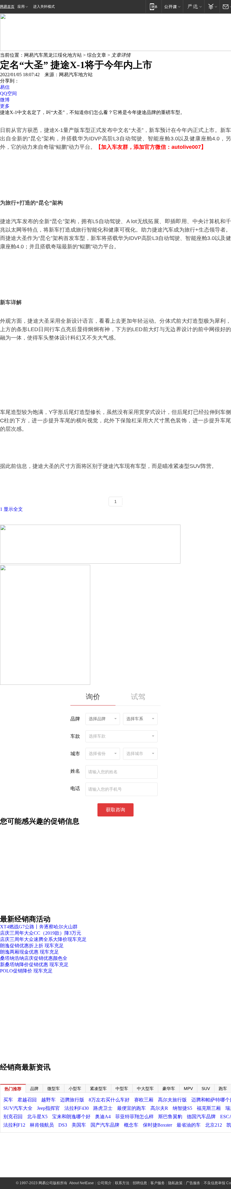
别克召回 (13, 1116)
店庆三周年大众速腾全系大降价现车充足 (43, 939)
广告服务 (193, 1183)
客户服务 (157, 1183)
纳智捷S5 (182, 1108)
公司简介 (104, 1183)
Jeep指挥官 (48, 1108)
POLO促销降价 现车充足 (26, 970)
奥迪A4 (103, 1116)
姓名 (75, 771)
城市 (75, 753)
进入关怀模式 (44, 6)
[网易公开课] (172, 6)
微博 (5, 99)
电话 (75, 788)
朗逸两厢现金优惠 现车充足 (29, 951)
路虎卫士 (102, 1108)
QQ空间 (8, 93)
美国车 (79, 1125)
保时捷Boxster (157, 1125)
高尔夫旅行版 (172, 1099)
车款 (75, 736)
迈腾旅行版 (72, 1099)
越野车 (48, 1099)
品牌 (75, 718)
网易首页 (7, 6)
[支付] (212, 6)
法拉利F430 (76, 1108)
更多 (5, 106)
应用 (21, 6)
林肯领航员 (42, 1125)
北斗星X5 (37, 1116)
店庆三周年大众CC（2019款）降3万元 (40, 933)
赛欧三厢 (143, 1099)
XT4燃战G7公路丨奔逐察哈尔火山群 (39, 926)
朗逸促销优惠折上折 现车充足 (32, 945)
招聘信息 (140, 1183)
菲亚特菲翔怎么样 (134, 1116)
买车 (8, 1099)
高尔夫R (159, 1108)
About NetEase (81, 1183)
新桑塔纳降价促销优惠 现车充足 (34, 964)
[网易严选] (193, 6)
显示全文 (13, 509)
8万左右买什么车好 (109, 1099)
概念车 (131, 1125)
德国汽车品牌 (201, 1116)
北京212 (213, 1125)
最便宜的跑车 (131, 1108)
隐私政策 (175, 1183)
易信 (5, 87)
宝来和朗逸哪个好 (71, 1116)
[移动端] (154, 6)
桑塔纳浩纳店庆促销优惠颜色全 (33, 958)
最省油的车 (189, 1125)
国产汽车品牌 (105, 1125)
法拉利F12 (14, 1125)
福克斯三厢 (209, 1108)
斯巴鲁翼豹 (170, 1116)
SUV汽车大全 (17, 1108)
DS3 (62, 1125)
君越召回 (27, 1099)
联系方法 (122, 1183)
